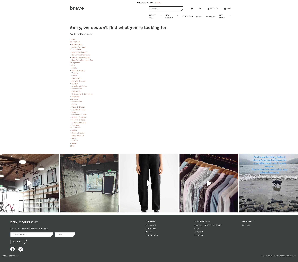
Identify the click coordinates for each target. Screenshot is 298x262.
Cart (228, 9)
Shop (72, 146)
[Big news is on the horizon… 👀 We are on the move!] (89, 183)
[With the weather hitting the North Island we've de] (268, 183)
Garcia (74, 138)
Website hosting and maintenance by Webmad (278, 256)
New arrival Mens (79, 52)
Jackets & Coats (78, 109)
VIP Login (214, 9)
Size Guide (198, 235)
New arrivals (169, 16)
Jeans (74, 68)
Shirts (74, 76)
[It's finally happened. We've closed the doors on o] (29, 183)
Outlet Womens (78, 47)
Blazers (74, 83)
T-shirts (74, 73)
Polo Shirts (76, 78)
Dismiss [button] (158, 2)
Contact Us (199, 232)
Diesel (74, 130)
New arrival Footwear (80, 57)
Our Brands (222, 16)
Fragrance (76, 91)
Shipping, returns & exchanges (207, 225)
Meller (74, 143)
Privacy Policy (152, 235)
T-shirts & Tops (78, 120)
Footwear (75, 96)
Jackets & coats (78, 81)
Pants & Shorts (78, 70)
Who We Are (151, 225)
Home (72, 39)
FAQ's (196, 228)
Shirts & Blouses (78, 122)
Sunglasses (187, 16)
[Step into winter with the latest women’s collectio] (149, 183)
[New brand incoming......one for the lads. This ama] (208, 183)
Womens (210, 16)
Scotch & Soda (77, 133)
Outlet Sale (152, 16)
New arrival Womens (80, 55)
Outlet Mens (76, 44)
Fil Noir (74, 141)
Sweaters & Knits (79, 86)
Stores (148, 232)
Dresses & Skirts (78, 117)
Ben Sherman (77, 135)
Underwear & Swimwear (82, 94)
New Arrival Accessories (82, 60)
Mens (198, 16)
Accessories (76, 89)
